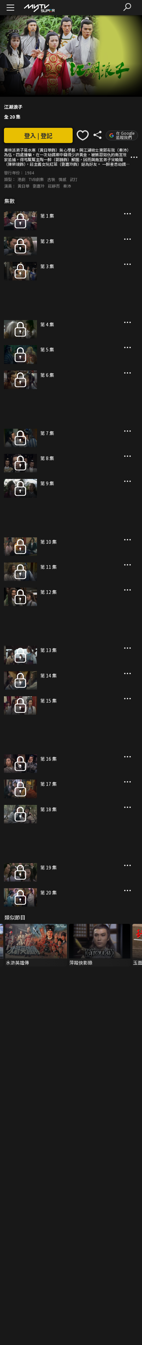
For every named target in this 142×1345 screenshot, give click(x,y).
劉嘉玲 (39, 186)
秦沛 (67, 186)
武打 (74, 179)
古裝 (51, 179)
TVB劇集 (36, 179)
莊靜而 (54, 186)
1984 (29, 172)
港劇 (21, 179)
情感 (62, 179)
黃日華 (23, 186)
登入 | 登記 (38, 135)
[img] (39, 8)
